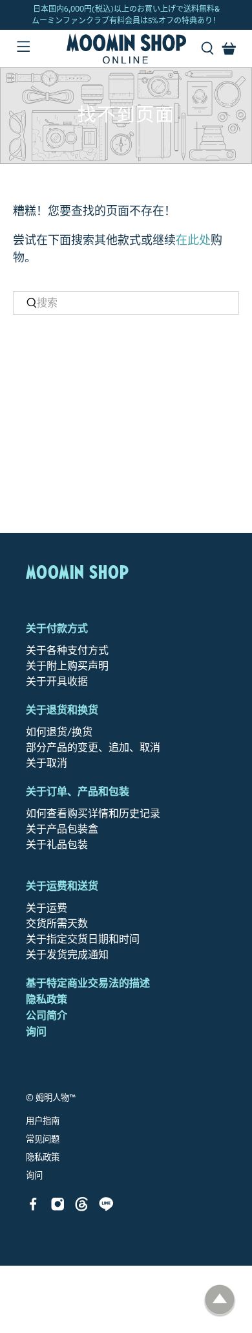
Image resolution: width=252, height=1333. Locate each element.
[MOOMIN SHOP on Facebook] (33, 1208)
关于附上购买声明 (67, 666)
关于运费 (46, 908)
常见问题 (42, 1139)
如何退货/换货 (59, 732)
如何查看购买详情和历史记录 (93, 813)
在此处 (193, 240)
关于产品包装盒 (62, 829)
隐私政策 (46, 999)
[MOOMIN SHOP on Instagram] (57, 1208)
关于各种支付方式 (67, 650)
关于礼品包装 (57, 844)
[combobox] (126, 303)
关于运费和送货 (62, 886)
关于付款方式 (57, 628)
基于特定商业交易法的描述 (88, 983)
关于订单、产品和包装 (77, 791)
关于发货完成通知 (67, 954)
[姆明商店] (126, 48)
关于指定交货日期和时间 (83, 939)
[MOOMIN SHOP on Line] (106, 1208)
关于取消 (46, 763)
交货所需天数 (57, 923)
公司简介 (46, 1015)
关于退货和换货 (62, 710)
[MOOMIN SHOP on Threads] (81, 1208)
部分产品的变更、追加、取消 (93, 747)
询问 (36, 1031)
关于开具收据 (57, 681)
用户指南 (42, 1121)
